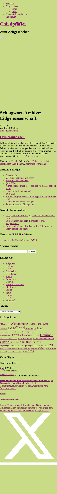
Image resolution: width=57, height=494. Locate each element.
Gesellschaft (11, 274)
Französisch (5, 164)
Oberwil (9, 282)
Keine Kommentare (9, 130)
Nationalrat (49, 338)
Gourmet (46, 335)
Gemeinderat (34, 335)
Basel (31, 323)
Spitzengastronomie (32, 345)
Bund (40, 328)
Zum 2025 (10, 193)
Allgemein (10, 263)
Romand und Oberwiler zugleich (21, 201)
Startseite (10, 3)
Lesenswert (11, 279)
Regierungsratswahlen (9, 345)
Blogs (14, 9)
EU (46, 332)
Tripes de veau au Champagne (20, 204)
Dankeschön (11, 175)
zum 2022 (18, 352)
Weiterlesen (31, 156)
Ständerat (44, 345)
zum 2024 (28, 351)
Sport (8, 292)
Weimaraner (35, 348)
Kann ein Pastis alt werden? (18, 191)
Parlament (15, 342)
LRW (42, 339)
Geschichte (11, 271)
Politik (14, 161)
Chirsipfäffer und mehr (16, 14)
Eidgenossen (30, 332)
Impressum (11, 17)
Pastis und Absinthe (15, 284)
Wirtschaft (10, 300)
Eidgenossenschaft (41, 161)
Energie (41, 332)
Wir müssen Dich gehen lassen (20, 178)
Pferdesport (11, 287)
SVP (51, 345)
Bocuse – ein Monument (17, 180)
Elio (37, 332)
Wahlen (26, 348)
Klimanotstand (5, 339)
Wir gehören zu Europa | (17, 215)
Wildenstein (51, 348)
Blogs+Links (12, 6)
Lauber (36, 338)
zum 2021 (11, 352)
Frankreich (23, 335)
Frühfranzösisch (12, 137)
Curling (9, 266)
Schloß (21, 345)
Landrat (20, 164)
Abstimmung (19, 323)
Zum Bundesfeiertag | (16, 221)
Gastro (9, 268)
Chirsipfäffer (13, 24)
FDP (14, 335)
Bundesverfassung (7, 332)
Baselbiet (3, 329)
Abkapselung (5, 324)
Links (14, 11)
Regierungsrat (34, 341)
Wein (8, 297)
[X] (28, 463)
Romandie (30, 164)
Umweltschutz (17, 348)
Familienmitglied (5, 335)
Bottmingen (30, 328)
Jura (14, 164)
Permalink (41, 164)
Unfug (9, 295)
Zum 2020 (3, 352)
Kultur (9, 276)
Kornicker (13, 339)
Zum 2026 (10, 183)
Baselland (16, 328)
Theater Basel (5, 348)
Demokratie (19, 332)
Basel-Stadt (42, 323)
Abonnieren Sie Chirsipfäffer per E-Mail (18, 240)
